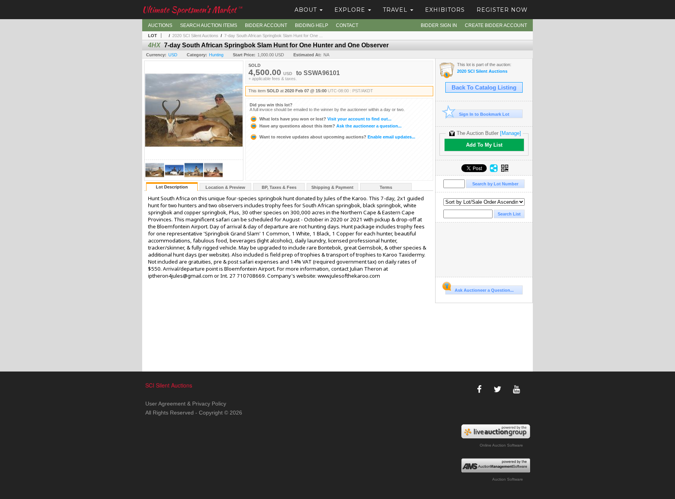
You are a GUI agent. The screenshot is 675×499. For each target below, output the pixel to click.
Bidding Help (311, 25)
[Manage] (510, 133)
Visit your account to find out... (325, 119)
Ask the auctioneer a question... (330, 126)
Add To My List (484, 145)
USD (172, 54)
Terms (386, 187)
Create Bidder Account (496, 25)
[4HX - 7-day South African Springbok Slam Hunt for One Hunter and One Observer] (154, 178)
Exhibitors (445, 9)
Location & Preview (225, 187)
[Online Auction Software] (496, 431)
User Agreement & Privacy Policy (185, 403)
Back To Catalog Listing (484, 87)
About (307, 9)
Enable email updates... (337, 137)
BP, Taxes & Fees (279, 187)
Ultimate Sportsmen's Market (192, 9)
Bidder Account (266, 25)
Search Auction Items (208, 25)
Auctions (160, 25)
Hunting (216, 54)
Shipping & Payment (332, 187)
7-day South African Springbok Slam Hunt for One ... (273, 35)
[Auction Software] (496, 465)
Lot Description (172, 187)
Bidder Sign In (439, 25)
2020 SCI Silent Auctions (195, 35)
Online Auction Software (501, 445)
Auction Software (507, 479)
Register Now (502, 9)
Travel (396, 9)
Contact (347, 25)
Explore (350, 9)
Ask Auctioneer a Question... (484, 290)
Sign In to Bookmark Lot (484, 114)
